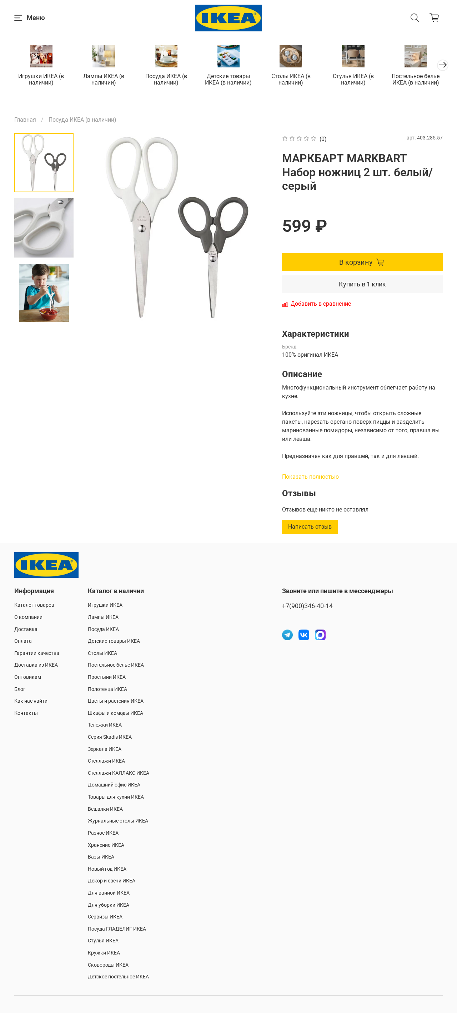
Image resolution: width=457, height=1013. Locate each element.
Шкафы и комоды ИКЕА (115, 713)
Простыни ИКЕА (107, 677)
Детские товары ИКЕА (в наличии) (228, 79)
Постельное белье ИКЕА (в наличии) (416, 79)
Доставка (25, 629)
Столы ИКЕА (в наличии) (291, 79)
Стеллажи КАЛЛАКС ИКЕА (118, 773)
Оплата (23, 641)
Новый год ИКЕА (107, 869)
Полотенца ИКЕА (107, 689)
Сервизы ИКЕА (105, 917)
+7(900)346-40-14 (307, 606)
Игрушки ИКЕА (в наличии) (41, 79)
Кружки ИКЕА (104, 953)
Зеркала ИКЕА (104, 749)
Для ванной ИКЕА (109, 893)
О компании (28, 617)
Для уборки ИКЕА (108, 905)
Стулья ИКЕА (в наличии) (353, 79)
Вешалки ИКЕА (105, 809)
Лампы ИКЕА (103, 617)
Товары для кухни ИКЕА (116, 797)
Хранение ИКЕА (106, 845)
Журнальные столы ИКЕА (118, 821)
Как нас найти (30, 701)
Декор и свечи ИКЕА (111, 881)
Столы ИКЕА (102, 653)
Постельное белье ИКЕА (116, 665)
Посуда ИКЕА (103, 629)
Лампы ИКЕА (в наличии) (103, 79)
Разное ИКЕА (103, 833)
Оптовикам (27, 677)
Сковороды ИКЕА (108, 965)
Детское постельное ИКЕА (118, 977)
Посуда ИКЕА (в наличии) (166, 79)
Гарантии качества (36, 653)
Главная (25, 119)
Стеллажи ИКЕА (106, 761)
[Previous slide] (96, 227)
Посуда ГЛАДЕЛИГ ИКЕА (117, 929)
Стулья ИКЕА (103, 941)
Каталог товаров (34, 605)
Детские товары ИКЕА (114, 641)
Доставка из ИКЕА (36, 665)
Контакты (26, 713)
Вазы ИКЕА (101, 857)
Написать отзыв (310, 526)
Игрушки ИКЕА (105, 605)
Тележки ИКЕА (105, 725)
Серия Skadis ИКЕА (110, 737)
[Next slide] (43, 312)
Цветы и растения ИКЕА (116, 701)
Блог (19, 689)
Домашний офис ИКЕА (114, 785)
